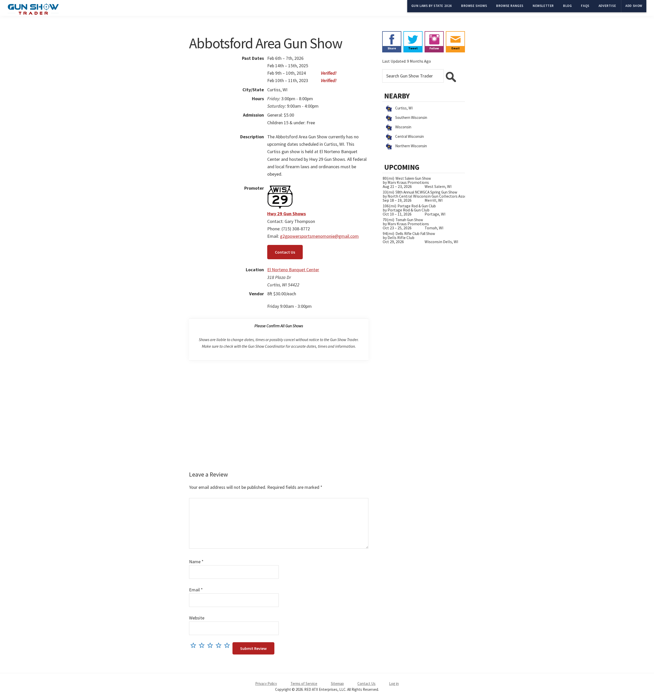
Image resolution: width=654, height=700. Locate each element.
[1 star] (194, 645)
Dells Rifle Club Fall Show (415, 233)
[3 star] (211, 645)
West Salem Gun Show (413, 178)
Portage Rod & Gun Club (417, 206)
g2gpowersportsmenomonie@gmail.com (319, 236)
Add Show (633, 6)
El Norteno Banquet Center (293, 270)
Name (196, 561)
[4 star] (220, 645)
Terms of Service (303, 683)
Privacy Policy (266, 683)
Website (196, 618)
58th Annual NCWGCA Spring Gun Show (426, 192)
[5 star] (228, 645)
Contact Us (285, 252)
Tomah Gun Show (409, 219)
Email (196, 590)
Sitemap (337, 683)
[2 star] (203, 645)
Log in (394, 683)
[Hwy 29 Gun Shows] (280, 188)
